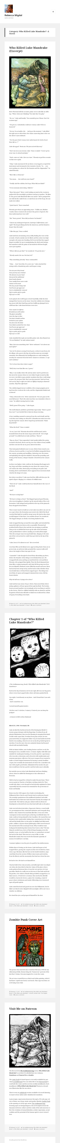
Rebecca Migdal (13, 15)
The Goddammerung (26, 603)
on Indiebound (17, 1082)
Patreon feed (43, 1082)
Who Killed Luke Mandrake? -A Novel (20, 605)
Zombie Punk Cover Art (25, 919)
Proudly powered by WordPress (18, 1140)
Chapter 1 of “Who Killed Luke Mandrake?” (26, 620)
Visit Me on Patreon (23, 1008)
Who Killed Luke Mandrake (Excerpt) (28, 49)
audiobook (23, 1092)
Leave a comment (36, 605)
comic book (15, 1079)
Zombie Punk (46, 1101)
